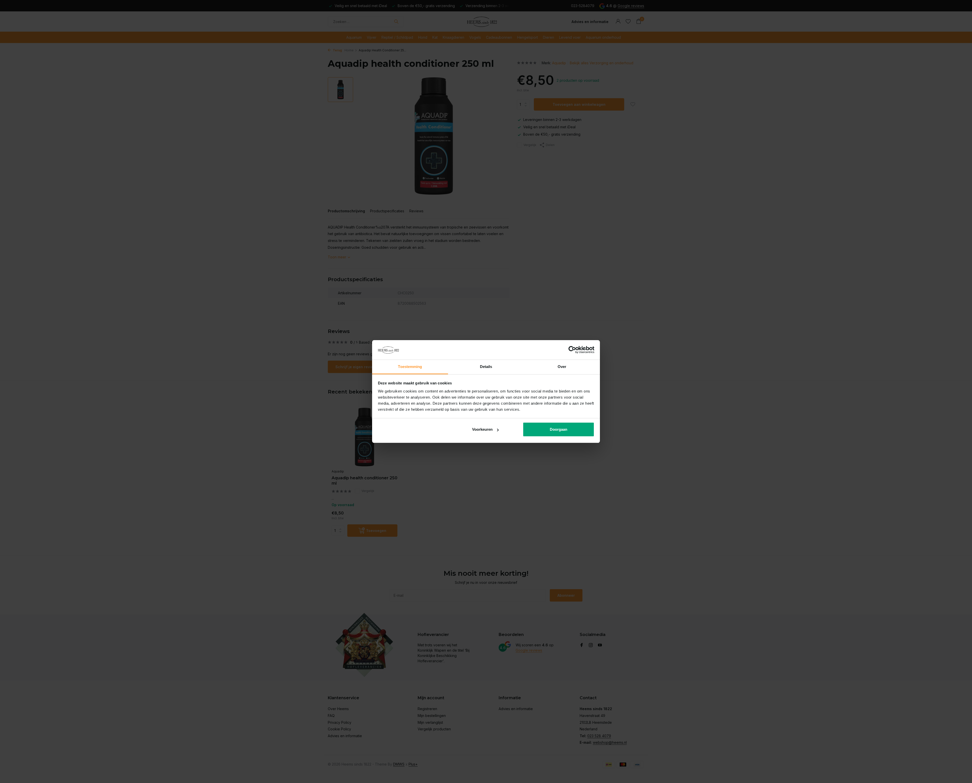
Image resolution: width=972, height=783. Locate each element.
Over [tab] (562, 366)
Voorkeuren (482, 429)
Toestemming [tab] (410, 366)
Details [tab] (486, 366)
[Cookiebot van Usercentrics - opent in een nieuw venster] (572, 350)
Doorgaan (558, 429)
